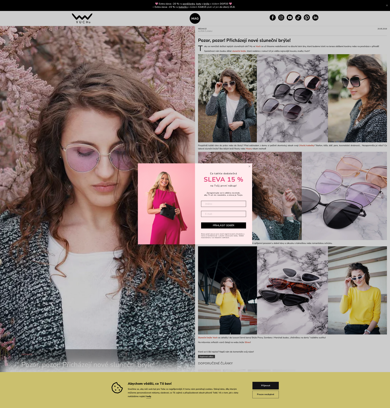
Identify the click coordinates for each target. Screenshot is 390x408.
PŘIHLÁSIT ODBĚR (223, 225)
